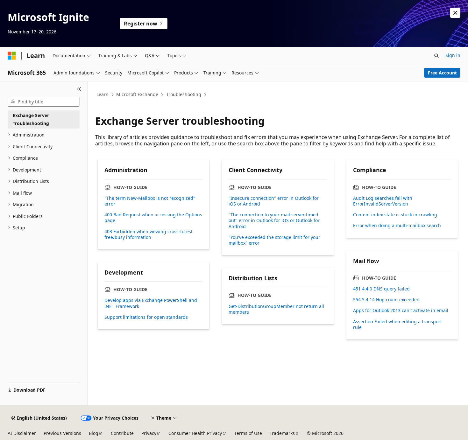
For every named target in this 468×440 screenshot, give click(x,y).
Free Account (442, 73)
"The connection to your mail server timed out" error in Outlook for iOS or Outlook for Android (274, 220)
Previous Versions (62, 433)
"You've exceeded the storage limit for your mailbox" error (274, 240)
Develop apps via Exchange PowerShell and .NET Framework (150, 303)
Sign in (452, 55)
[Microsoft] (12, 56)
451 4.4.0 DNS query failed (381, 289)
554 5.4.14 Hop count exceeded (386, 300)
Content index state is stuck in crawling (395, 215)
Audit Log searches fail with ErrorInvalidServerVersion (382, 201)
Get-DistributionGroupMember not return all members (276, 309)
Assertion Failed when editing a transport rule (397, 324)
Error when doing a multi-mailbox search (397, 225)
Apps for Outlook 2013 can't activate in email (400, 310)
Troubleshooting (183, 94)
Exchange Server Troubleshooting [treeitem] (31, 119)
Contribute (122, 433)
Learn (102, 94)
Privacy (148, 433)
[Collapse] (79, 89)
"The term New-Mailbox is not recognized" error (149, 201)
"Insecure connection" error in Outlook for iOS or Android (274, 201)
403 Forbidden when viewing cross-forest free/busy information (148, 234)
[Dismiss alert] (455, 13)
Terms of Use (248, 433)
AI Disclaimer (22, 433)
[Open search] (436, 55)
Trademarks (282, 433)
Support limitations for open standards (146, 317)
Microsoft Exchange (137, 94)
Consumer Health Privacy (195, 433)
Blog (93, 433)
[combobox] (44, 102)
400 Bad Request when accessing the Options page (153, 217)
